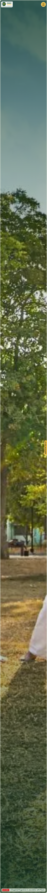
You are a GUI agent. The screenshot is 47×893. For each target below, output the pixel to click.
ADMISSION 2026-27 (45, 447)
